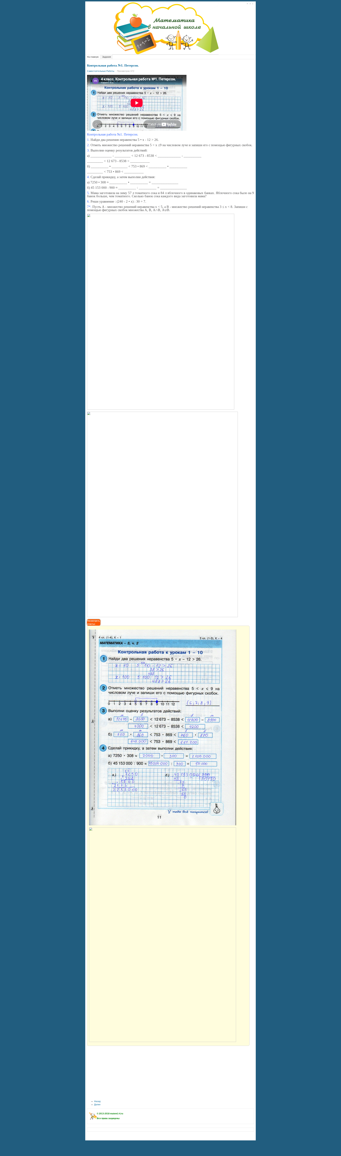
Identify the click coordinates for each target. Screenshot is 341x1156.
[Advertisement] (170, 1073)
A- (252, 3)
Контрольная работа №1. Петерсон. (113, 65)
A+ (247, 3)
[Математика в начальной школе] (167, 28)
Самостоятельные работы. (101, 71)
